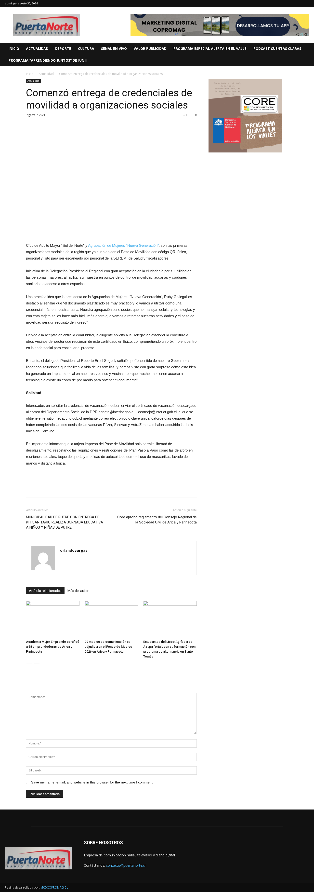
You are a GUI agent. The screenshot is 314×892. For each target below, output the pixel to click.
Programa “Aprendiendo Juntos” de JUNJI (48, 60)
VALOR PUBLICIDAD (150, 48)
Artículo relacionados (45, 591)
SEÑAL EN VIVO (114, 48)
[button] (308, 49)
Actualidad (46, 74)
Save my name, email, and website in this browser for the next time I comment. (92, 782)
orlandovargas (73, 550)
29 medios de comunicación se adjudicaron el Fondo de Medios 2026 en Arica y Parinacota (108, 646)
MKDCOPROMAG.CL (54, 887)
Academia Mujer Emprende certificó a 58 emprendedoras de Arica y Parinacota (52, 646)
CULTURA (86, 48)
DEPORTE (63, 48)
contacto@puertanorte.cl (125, 865)
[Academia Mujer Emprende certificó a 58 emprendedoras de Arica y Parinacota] (52, 619)
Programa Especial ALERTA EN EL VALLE (210, 48)
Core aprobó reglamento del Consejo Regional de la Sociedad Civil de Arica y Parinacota (157, 519)
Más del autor (78, 591)
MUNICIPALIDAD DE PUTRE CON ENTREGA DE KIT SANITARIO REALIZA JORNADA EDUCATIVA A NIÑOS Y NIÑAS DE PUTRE (64, 522)
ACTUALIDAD (37, 48)
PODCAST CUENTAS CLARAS (277, 48)
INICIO (14, 48)
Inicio (29, 74)
